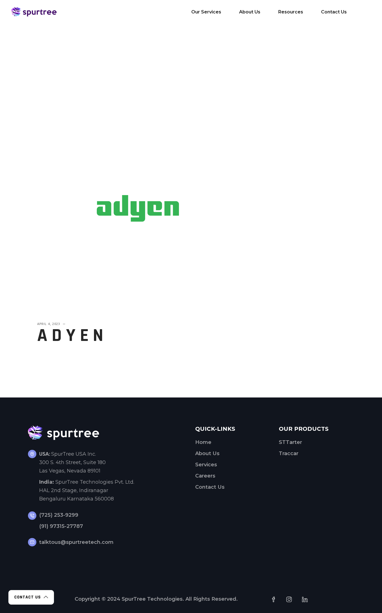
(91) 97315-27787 (61, 526)
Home (203, 442)
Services (206, 465)
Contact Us (210, 487)
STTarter (290, 442)
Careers (205, 476)
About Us (207, 453)
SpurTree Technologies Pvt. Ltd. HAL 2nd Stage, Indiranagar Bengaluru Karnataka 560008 (86, 490)
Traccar (288, 453)
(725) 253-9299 (58, 515)
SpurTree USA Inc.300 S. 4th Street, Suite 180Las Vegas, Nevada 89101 (72, 462)
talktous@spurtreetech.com (76, 542)
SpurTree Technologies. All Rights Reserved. (180, 599)
